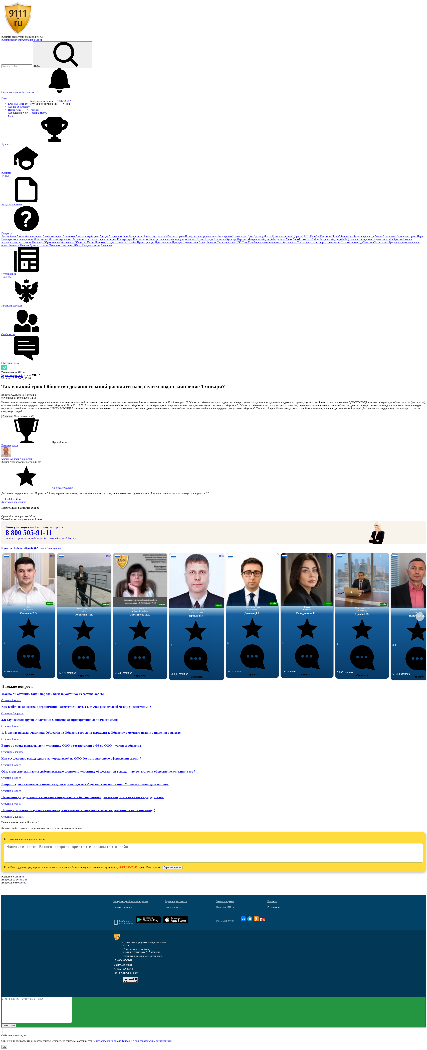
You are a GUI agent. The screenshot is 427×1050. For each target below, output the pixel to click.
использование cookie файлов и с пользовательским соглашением (133, 1040)
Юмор (78, 245)
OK (4, 1047)
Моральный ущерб (331, 239)
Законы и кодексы (225, 901)
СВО (239, 242)
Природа (177, 242)
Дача (251, 236)
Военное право (176, 236)
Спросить (29, 674)
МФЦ (345, 239)
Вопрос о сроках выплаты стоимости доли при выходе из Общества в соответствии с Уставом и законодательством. (85, 784)
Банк (126, 236)
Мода (316, 239)
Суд (360, 242)
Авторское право (53, 236)
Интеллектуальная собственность (68, 239)
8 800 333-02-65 (128, 867)
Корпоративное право (161, 239)
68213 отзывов (62, 487)
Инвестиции (41, 239)
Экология (55, 245)
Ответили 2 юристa (12, 752)
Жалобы (314, 236)
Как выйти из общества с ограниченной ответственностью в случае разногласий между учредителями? (76, 706)
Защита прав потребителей (369, 236)
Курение (242, 239)
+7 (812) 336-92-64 (123, 969)
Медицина (279, 239)
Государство (225, 236)
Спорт (321, 242)
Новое (14, 109)
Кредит (209, 239)
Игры (420, 236)
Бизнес (148, 236)
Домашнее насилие (283, 236)
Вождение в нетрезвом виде (201, 236)
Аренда (104, 236)
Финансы (14, 245)
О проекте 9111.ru (225, 907)
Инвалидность (25, 239)
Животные (325, 236)
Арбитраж (93, 236)
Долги (268, 236)
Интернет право (97, 239)
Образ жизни (51, 242)
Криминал (220, 239)
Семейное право (257, 242)
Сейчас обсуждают (19, 106)
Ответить (7, 416)
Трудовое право (398, 242)
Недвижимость (381, 239)
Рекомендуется (9, 445)
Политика (121, 242)
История (112, 239)
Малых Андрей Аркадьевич (17, 459)
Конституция (141, 239)
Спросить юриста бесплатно (17, 92)
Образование (67, 242)
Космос (192, 239)
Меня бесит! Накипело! (299, 239)
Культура (231, 239)
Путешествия (190, 242)
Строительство (349, 242)
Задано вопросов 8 (12, 375)
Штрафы (44, 245)
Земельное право (407, 236)
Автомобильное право (30, 236)
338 (25, 879)
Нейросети (396, 239)
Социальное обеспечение (282, 242)
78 (23, 876)
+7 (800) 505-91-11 (122, 960)
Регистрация (54, 548)
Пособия (132, 242)
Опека (91, 242)
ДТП (306, 236)
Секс (245, 242)
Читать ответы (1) (24, 416)
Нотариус (38, 242)
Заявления (391, 236)
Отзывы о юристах (122, 907)
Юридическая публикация (97, 245)
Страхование (333, 242)
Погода (110, 242)
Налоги (354, 239)
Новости (27, 242)
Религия (212, 242)
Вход (4, 98)
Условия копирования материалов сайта (142, 956)
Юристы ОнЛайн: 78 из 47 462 (20, 548)
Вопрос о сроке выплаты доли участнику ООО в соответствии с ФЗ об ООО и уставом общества (71, 745)
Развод (202, 242)
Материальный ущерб (260, 239)
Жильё (336, 236)
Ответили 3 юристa (12, 713)
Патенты (100, 242)
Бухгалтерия (159, 236)
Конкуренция (125, 239)
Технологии (381, 242)
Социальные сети (307, 242)
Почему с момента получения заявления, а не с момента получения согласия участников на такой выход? (78, 810)
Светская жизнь (226, 242)
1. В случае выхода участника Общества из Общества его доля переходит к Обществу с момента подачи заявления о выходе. (91, 732)
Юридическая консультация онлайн (21, 39)
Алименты (69, 236)
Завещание (346, 236)
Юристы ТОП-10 (18, 103)
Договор (259, 236)
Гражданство (240, 236)
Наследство (365, 239)
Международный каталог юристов (130, 901)
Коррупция (181, 239)
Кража (201, 239)
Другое (298, 236)
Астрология (116, 236)
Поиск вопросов (173, 907)
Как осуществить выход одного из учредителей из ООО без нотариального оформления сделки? (71, 758)
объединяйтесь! (34, 36)
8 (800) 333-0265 (64, 101)
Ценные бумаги (29, 245)
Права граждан (146, 242)
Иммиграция (9, 239)
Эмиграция (67, 245)
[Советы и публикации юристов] (18, 33)
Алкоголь (81, 236)
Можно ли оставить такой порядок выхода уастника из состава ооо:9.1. (53, 694)
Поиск (42, 548)
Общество (81, 242)
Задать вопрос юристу (14, 502)
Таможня (368, 242)
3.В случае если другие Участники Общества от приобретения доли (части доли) (59, 719)
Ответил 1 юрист (11, 700)
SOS (10, 115)
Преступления (163, 242)
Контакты (272, 901)
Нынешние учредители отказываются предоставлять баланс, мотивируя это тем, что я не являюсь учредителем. (82, 797)
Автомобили (9, 236)
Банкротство (136, 236)
